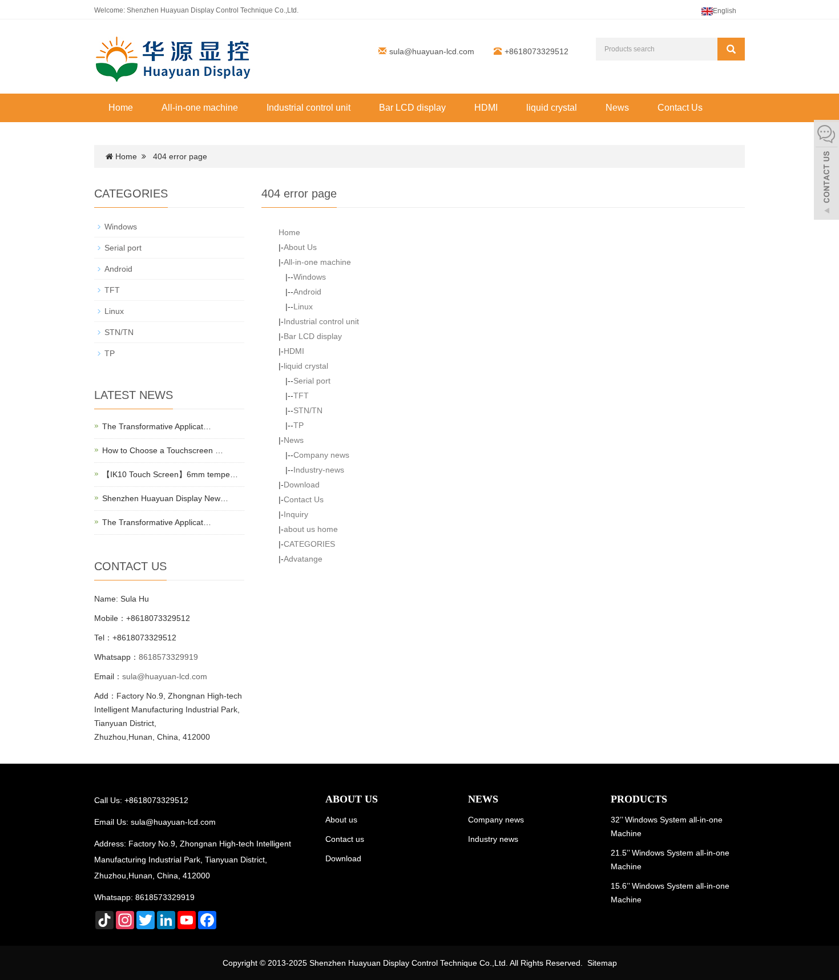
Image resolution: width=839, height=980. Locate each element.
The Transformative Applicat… (156, 426)
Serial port (311, 380)
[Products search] (731, 49)
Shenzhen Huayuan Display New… (165, 498)
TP (298, 425)
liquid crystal (551, 107)
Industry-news (318, 469)
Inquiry (296, 514)
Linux (303, 306)
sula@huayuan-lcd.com (431, 51)
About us (341, 819)
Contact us (344, 839)
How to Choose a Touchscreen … (162, 450)
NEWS (483, 799)
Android (307, 291)
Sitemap (602, 962)
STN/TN (307, 410)
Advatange (303, 558)
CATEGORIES (309, 544)
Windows (309, 276)
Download (302, 484)
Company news (321, 454)
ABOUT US (351, 799)
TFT (301, 395)
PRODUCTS (639, 799)
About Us (300, 247)
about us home (311, 529)
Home (120, 107)
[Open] (826, 171)
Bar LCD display (412, 107)
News (617, 107)
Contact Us (680, 107)
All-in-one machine (200, 107)
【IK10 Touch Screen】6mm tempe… (170, 474)
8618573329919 (168, 657)
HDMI (486, 107)
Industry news (493, 839)
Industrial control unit (308, 107)
